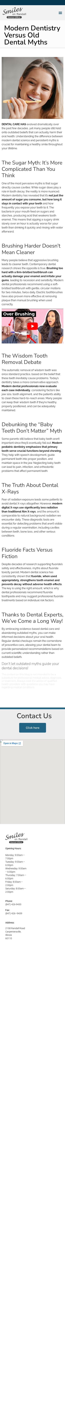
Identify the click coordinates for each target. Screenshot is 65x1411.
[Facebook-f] (3, 2)
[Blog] (29, 2)
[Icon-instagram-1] (11, 2)
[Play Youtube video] (32, 326)
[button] (60, 13)
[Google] (21, 2)
